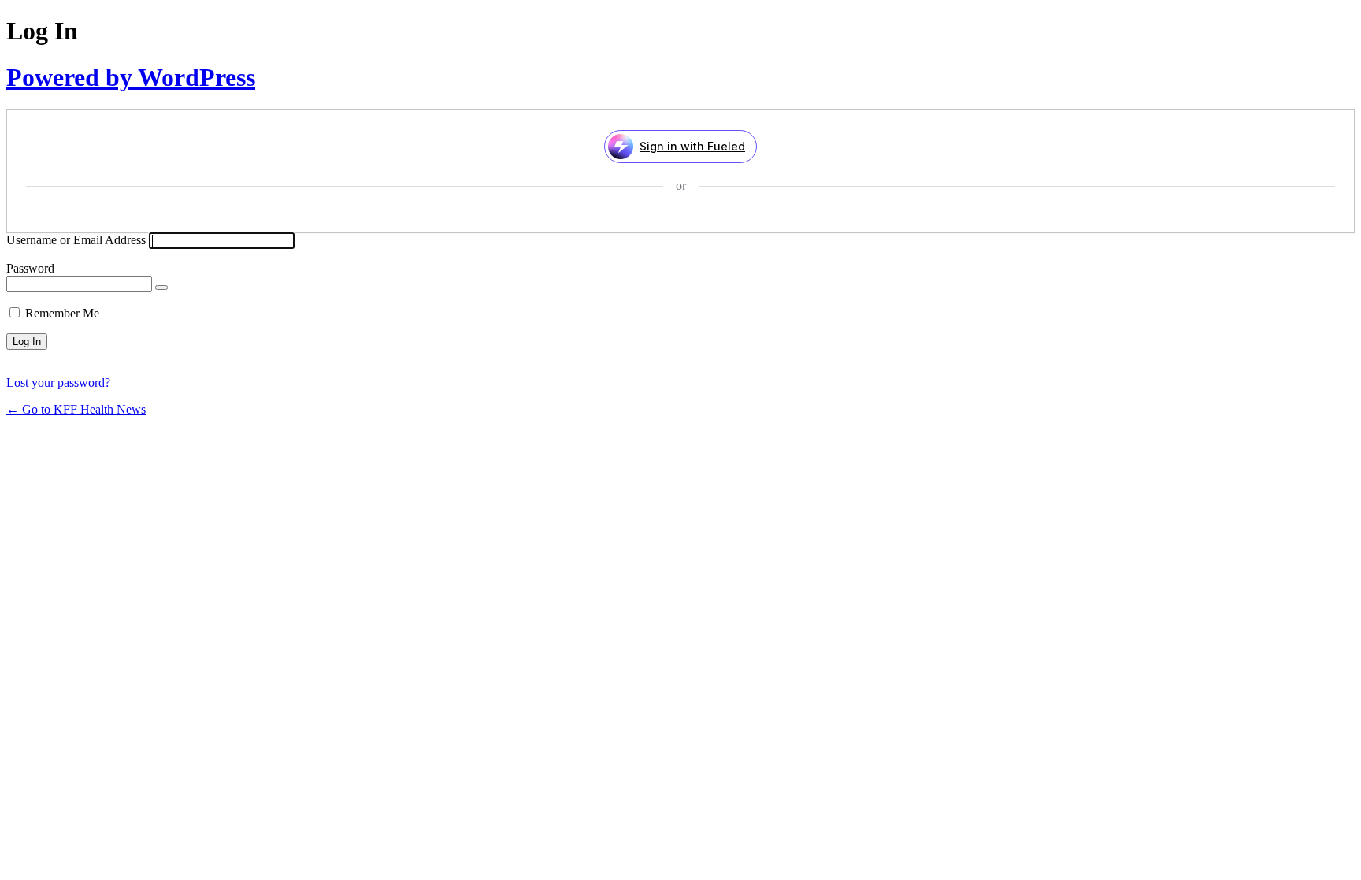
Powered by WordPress (130, 77)
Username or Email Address (76, 240)
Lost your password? (58, 382)
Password (30, 268)
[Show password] (161, 287)
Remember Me (62, 313)
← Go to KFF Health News (76, 409)
